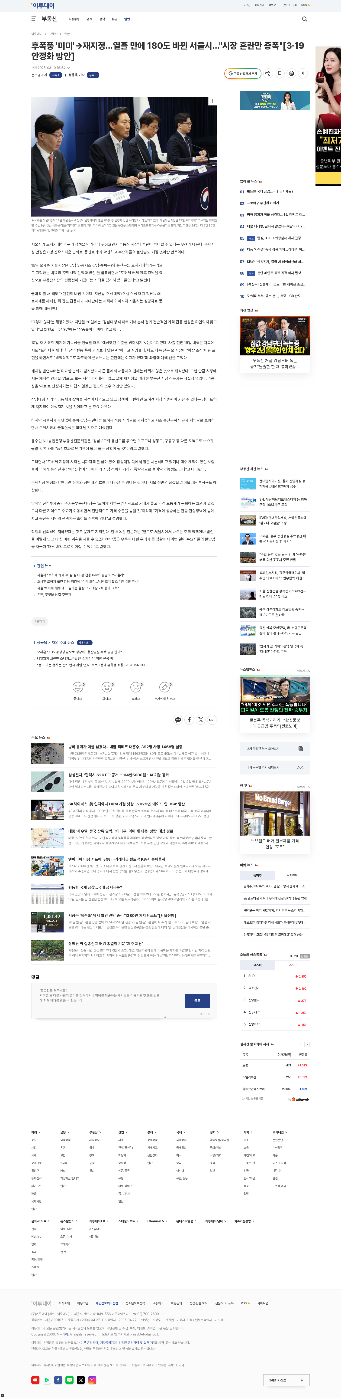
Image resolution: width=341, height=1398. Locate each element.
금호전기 (254, 988)
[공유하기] (268, 73)
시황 (33, 1147)
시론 (275, 1155)
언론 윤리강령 (89, 1343)
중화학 (122, 1163)
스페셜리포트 (126, 1221)
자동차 (122, 1155)
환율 (33, 1193)
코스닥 (292, 965)
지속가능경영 (242, 1221)
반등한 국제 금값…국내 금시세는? (95, 887)
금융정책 (65, 1140)
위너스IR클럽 (184, 1221)
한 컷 (63, 1252)
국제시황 (36, 1201)
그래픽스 (65, 1244)
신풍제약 (254, 1012)
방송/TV (36, 1236)
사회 (246, 1132)
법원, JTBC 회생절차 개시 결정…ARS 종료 (283, 238)
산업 (121, 1132)
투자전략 (292, 875)
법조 (246, 1140)
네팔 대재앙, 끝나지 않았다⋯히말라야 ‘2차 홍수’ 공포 (283, 226)
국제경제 (181, 1140)
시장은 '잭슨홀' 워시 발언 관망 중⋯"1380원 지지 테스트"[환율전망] (122, 915)
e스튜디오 (95, 1229)
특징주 (257, 875)
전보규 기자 (39, 75)
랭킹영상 (94, 1236)
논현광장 (278, 1147)
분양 (114, 19)
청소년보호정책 (135, 1303)
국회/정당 (215, 1147)
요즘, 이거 (66, 1236)
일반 (127, 19)
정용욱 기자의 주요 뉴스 (55, 642)
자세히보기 (84, 642)
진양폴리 (254, 1000)
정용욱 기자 (77, 75)
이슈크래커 (66, 1229)
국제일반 (181, 1147)
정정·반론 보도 (199, 1303)
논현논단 (278, 1140)
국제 (179, 1132)
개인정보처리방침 (107, 1303)
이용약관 (82, 1303)
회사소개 (64, 1303)
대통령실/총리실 (219, 1140)
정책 (102, 19)
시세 (33, 1155)
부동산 (49, 18)
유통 (120, 1178)
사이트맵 (262, 1303)
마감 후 (277, 1170)
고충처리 (158, 1303)
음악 (33, 1252)
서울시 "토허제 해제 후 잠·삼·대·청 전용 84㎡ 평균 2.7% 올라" (81, 575)
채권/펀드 (37, 1186)
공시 (33, 1140)
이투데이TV (97, 1221)
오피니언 (278, 1132)
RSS (304, 5)
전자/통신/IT (126, 1147)
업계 (89, 19)
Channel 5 (155, 1221)
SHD (251, 976)
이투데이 (36, 34)
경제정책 (152, 1140)
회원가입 (259, 5)
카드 (62, 1170)
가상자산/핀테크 (69, 1178)
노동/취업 (249, 1163)
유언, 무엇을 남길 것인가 (54, 595)
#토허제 (40, 621)
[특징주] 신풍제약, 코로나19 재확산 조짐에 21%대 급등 (285, 284)
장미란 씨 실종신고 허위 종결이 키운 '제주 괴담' (105, 943)
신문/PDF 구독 (288, 5)
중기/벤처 (124, 1193)
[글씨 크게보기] (303, 73)
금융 (63, 1132)
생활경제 (152, 1155)
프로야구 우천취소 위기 (263, 203)
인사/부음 (249, 1178)
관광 (33, 1229)
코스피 (257, 965)
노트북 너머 (279, 1186)
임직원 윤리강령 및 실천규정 (137, 1343)
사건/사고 (249, 1155)
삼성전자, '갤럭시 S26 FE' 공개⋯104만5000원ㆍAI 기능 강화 (118, 775)
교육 (246, 1147)
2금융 (63, 1163)
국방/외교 (215, 1155)
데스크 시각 (279, 1163)
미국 (178, 1155)
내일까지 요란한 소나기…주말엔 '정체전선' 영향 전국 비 (75, 658)
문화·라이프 (38, 1221)
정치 (213, 1132)
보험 (62, 1155)
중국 (178, 1163)
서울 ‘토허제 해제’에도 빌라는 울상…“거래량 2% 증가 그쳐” (78, 588)
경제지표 (152, 1147)
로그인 (246, 5)
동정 (246, 1186)
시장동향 (74, 19)
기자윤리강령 (108, 1343)
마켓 (34, 1132)
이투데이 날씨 (214, 1221)
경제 (150, 1132)
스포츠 (35, 1267)
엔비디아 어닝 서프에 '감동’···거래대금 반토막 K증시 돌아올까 (116, 859)
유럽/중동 (182, 1178)
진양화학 (254, 1024)
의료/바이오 (125, 1186)
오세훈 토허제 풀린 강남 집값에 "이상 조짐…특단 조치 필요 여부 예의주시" (88, 582)
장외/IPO (36, 1163)
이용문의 (176, 1303)
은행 (62, 1147)
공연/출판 (37, 1259)
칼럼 (275, 1178)
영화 (33, 1244)
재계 (120, 1140)
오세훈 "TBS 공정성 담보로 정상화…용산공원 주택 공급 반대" (79, 652)
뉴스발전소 (67, 1221)
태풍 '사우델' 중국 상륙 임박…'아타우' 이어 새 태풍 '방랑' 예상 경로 (120, 831)
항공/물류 (124, 1170)
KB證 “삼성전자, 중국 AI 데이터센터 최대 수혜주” (281, 262)
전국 (246, 1170)
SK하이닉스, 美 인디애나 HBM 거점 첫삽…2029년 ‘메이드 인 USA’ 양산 (126, 804)
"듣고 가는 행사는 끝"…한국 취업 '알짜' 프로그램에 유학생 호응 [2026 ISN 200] (92, 665)
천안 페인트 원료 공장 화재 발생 (275, 273)
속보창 (272, 5)
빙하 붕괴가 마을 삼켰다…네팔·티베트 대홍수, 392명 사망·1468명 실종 (125, 747)
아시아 (180, 1170)
